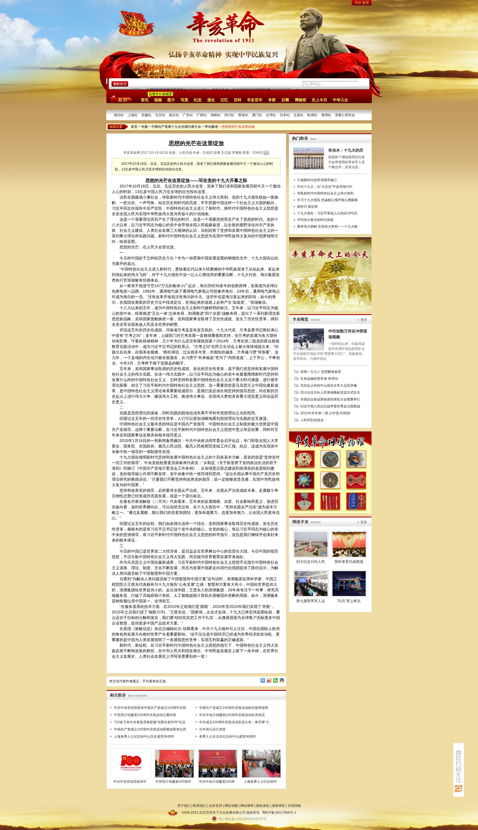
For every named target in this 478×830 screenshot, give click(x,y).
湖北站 (119, 115)
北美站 (298, 115)
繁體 (365, 3)
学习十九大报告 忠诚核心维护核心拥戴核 (327, 200)
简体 (358, 3)
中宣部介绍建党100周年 (173, 782)
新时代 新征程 (307, 207)
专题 (144, 127)
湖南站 (215, 115)
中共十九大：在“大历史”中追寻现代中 (324, 187)
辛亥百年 (255, 100)
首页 (120, 99)
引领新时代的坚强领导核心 (156, 89)
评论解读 (211, 127)
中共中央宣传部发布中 (130, 782)
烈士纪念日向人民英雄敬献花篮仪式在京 (330, 392)
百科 (237, 100)
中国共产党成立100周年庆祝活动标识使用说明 (233, 708)
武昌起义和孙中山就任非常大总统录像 (328, 385)
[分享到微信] (275, 680)
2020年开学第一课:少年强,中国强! (325, 413)
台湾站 (271, 115)
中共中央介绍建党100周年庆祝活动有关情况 (232, 715)
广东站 (188, 115)
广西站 (202, 115)
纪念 (198, 100)
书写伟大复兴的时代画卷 (315, 220)
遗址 (211, 100)
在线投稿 (294, 806)
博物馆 (300, 100)
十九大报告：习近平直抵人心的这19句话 (327, 213)
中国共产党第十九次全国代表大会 (176, 127)
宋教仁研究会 (345, 115)
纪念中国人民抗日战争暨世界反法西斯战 (330, 406)
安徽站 (146, 115)
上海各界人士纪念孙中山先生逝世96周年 (144, 736)
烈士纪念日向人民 (310, 562)
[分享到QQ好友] (282, 680)
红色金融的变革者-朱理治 (319, 379)
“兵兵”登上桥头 (349, 601)
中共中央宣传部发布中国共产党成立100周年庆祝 (150, 708)
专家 (272, 100)
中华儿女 (340, 100)
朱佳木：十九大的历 (345, 150)
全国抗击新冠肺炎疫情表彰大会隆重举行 (330, 399)
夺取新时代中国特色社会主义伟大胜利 (325, 193)
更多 (363, 320)
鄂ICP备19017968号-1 (279, 813)
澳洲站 (326, 115)
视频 (158, 100)
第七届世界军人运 (310, 601)
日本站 (285, 115)
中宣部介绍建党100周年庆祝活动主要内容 (145, 715)
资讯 (145, 100)
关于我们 (184, 806)
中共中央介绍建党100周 (217, 782)
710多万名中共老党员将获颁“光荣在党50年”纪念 (150, 722)
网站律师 (247, 806)
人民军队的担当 (312, 420)
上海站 (132, 115)
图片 (171, 100)
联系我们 (199, 806)
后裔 (285, 100)
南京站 (174, 115)
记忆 (224, 100)
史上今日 (319, 100)
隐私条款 (262, 806)
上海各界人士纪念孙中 (260, 782)
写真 (184, 100)
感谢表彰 (278, 806)
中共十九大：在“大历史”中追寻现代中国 (231, 89)
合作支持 (215, 806)
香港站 (243, 115)
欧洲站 (312, 115)
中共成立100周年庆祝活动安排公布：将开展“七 (234, 722)
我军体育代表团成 (348, 562)
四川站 (229, 115)
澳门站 (257, 115)
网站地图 (231, 806)
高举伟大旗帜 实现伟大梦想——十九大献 (327, 226)
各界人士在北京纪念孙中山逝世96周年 (227, 736)
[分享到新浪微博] (269, 680)
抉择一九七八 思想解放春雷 (320, 372)
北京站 (160, 115)
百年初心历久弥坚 (212, 729)
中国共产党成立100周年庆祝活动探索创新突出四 (150, 729)
